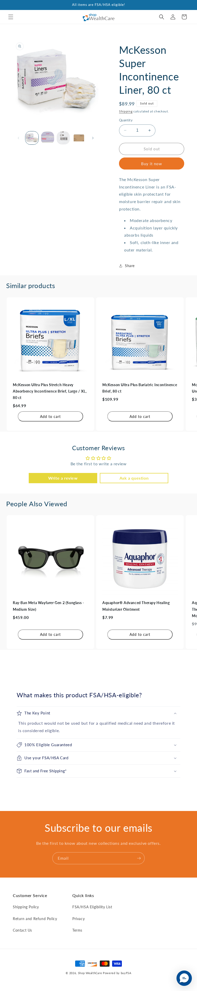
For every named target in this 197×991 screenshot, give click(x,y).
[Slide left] (18, 138)
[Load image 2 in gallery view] (47, 137)
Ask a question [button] (134, 478)
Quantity (126, 120)
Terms (77, 930)
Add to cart (50, 416)
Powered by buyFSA (117, 973)
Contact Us (22, 930)
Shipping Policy (26, 907)
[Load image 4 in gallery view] (78, 137)
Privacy (78, 918)
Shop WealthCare (90, 973)
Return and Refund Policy (35, 918)
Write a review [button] (62, 478)
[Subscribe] (138, 858)
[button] (10, 17)
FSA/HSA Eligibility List (92, 907)
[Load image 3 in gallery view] (63, 137)
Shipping (126, 111)
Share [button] (130, 265)
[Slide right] (92, 138)
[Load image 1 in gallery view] (31, 137)
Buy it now (151, 163)
